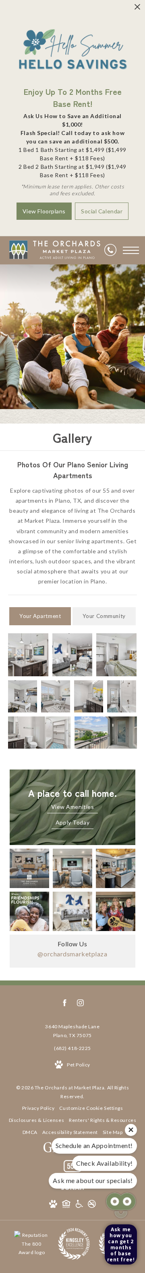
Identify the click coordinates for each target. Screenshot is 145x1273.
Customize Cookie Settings (91, 1108)
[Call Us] (110, 250)
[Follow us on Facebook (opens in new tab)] (64, 1004)
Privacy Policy (38, 1108)
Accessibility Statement (70, 1132)
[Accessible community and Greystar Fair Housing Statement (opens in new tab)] (79, 1205)
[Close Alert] (137, 9)
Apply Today (72, 822)
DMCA (30, 1132)
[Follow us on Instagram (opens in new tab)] (80, 1004)
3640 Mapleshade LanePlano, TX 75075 (72, 1030)
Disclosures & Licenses (36, 1120)
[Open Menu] (131, 250)
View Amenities (72, 806)
